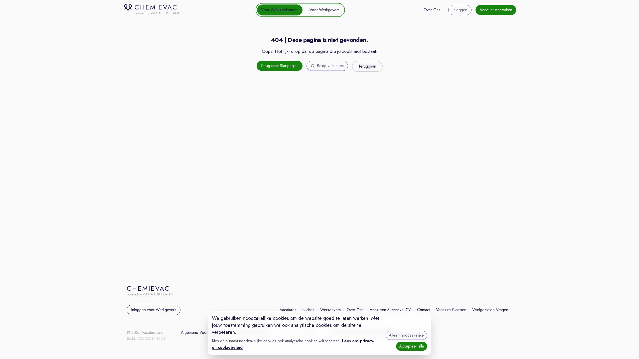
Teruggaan (367, 66)
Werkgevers (330, 310)
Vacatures (288, 310)
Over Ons (432, 10)
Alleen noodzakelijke (406, 335)
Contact (423, 310)
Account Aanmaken (495, 10)
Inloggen (460, 10)
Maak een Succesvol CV (390, 310)
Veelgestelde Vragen (490, 310)
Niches (308, 310)
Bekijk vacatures (330, 66)
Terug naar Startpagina (280, 66)
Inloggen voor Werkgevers (153, 310)
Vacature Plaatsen (451, 310)
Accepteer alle (411, 346)
